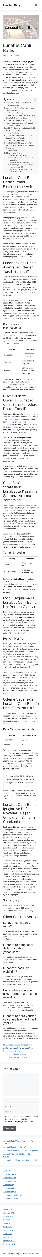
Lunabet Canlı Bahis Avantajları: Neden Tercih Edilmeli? (20, 109)
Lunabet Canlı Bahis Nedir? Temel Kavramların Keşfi (18, 104)
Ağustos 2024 (9, 1241)
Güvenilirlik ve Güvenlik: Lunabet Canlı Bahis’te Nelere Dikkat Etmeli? (20, 116)
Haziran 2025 (8, 1216)
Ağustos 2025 (8, 1209)
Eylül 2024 (7, 1237)
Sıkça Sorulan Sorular (14, 153)
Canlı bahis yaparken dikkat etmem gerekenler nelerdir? (21, 166)
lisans (11, 425)
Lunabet (9, 1045)
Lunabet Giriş (11, 5)
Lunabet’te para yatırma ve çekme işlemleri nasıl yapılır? (21, 170)
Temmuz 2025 (9, 1213)
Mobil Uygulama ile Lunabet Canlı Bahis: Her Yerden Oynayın (21, 129)
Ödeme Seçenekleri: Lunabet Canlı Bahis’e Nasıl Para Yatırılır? (19, 137)
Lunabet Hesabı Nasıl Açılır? (14, 1147)
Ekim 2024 (7, 1234)
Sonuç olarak (13, 150)
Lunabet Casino (9, 1178)
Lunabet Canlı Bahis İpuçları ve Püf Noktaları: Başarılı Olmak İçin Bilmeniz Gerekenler (20, 145)
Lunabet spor (8, 192)
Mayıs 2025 (8, 1220)
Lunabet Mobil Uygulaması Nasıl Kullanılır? (20, 1160)
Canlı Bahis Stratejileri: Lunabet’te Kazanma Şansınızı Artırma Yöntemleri (20, 122)
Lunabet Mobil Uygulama (16, 1054)
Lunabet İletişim (14, 1051)
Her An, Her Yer (14, 133)
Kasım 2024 (8, 1230)
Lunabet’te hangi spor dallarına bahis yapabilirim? (21, 159)
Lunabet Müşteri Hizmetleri (17, 1057)
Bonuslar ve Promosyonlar (17, 113)
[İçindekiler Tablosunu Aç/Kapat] (34, 100)
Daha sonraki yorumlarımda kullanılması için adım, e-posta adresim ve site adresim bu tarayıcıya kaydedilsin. (21, 1119)
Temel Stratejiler (14, 125)
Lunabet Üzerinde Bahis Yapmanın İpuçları (20, 1151)
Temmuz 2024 (9, 1244)
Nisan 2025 (7, 1223)
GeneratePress (33, 1254)
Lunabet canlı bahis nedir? (18, 155)
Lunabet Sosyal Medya (12, 1195)
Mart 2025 (7, 1227)
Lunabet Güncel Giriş (11, 1188)
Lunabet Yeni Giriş (10, 1199)
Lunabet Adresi (20, 1045)
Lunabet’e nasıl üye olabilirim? (19, 162)
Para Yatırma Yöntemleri (17, 140)
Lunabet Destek (9, 1181)
